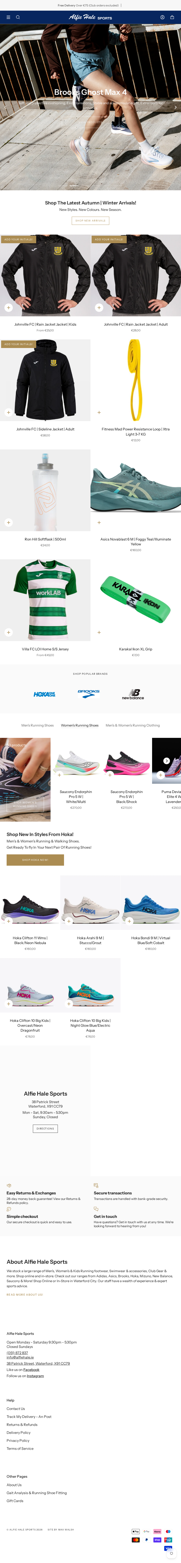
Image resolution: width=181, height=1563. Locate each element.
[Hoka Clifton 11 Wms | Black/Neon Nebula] (30, 902)
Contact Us (16, 1408)
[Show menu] (10, 17)
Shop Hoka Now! (35, 859)
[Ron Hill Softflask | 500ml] (45, 490)
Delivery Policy (18, 1432)
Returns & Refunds (22, 1424)
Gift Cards (15, 1501)
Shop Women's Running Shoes (25, 804)
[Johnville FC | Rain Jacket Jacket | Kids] (45, 275)
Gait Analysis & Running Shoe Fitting (37, 1493)
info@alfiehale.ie (20, 1357)
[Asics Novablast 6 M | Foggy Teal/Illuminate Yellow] (135, 490)
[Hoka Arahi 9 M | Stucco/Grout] (90, 902)
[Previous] (5, 107)
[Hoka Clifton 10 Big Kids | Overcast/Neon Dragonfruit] (30, 985)
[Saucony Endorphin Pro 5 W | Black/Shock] (126, 761)
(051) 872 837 (17, 1353)
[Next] (175, 107)
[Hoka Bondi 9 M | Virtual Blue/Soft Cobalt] (151, 902)
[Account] (162, 17)
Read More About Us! (25, 1294)
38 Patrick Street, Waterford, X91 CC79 (38, 1363)
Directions (45, 1128)
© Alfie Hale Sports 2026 (25, 1529)
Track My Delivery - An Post (29, 1416)
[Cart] (172, 17)
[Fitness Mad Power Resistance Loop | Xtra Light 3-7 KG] (135, 380)
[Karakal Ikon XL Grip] (135, 600)
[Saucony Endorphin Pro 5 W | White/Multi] (76, 761)
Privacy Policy (18, 1440)
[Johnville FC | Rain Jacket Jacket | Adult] (135, 275)
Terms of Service (20, 1448)
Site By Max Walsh (61, 1529)
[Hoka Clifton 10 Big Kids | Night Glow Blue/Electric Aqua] (90, 985)
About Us (14, 1485)
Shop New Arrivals (90, 220)
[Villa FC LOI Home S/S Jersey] (45, 600)
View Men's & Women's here (91, 118)
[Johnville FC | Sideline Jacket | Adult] (45, 380)
